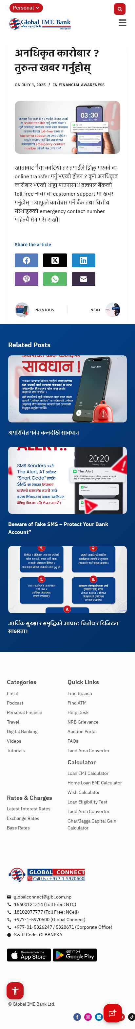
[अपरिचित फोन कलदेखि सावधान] (67, 388)
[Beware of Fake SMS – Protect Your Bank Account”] (67, 480)
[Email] (83, 279)
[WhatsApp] (55, 279)
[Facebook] (26, 260)
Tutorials (16, 750)
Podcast (15, 703)
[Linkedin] (99, 1017)
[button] (119, 9)
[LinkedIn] (83, 260)
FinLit (13, 693)
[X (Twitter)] (55, 260)
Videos (14, 741)
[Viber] (26, 279)
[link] (57, 24)
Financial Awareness (82, 85)
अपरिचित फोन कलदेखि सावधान (43, 433)
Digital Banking (22, 731)
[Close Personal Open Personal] (38, 8)
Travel (13, 722)
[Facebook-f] (77, 1017)
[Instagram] (88, 1017)
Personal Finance (24, 712)
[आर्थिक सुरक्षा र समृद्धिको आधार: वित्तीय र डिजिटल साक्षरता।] (67, 579)
